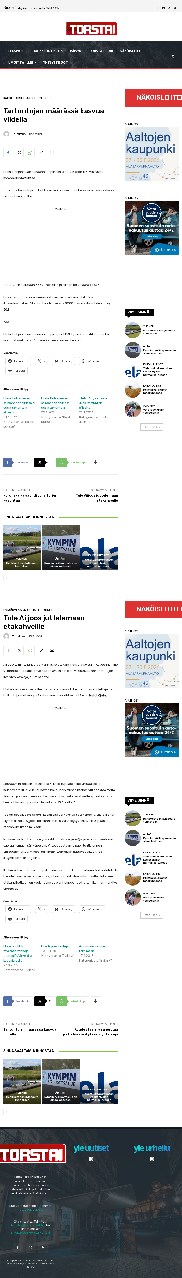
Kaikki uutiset (14, 98)
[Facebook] (158, 8)
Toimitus (19, 134)
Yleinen (45, 98)
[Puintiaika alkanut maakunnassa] (133, 389)
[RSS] (169, 8)
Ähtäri (60, 559)
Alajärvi (149, 405)
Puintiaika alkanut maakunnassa (155, 391)
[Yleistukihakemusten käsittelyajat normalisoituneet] (99, 547)
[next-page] (14, 578)
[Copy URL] (41, 152)
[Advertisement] (60, 245)
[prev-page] (6, 578)
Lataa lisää (150, 427)
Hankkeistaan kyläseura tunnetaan (22, 565)
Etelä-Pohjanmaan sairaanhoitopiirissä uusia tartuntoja (55, 402)
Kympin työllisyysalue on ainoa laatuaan (60, 565)
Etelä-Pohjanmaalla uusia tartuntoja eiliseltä (93, 402)
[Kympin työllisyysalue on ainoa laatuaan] (60, 547)
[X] (175, 8)
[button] (173, 56)
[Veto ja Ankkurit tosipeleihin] (133, 409)
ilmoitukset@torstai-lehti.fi (30, 1232)
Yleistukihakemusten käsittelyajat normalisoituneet (99, 563)
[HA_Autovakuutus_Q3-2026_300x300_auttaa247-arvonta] (152, 253)
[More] (96, 462)
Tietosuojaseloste (30, 1209)
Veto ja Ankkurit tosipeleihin (153, 411)
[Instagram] (163, 8)
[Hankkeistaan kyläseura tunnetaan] (22, 547)
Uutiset (32, 98)
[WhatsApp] (30, 152)
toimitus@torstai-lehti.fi (28, 1225)
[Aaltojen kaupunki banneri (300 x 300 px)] (152, 179)
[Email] (51, 152)
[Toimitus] (7, 134)
